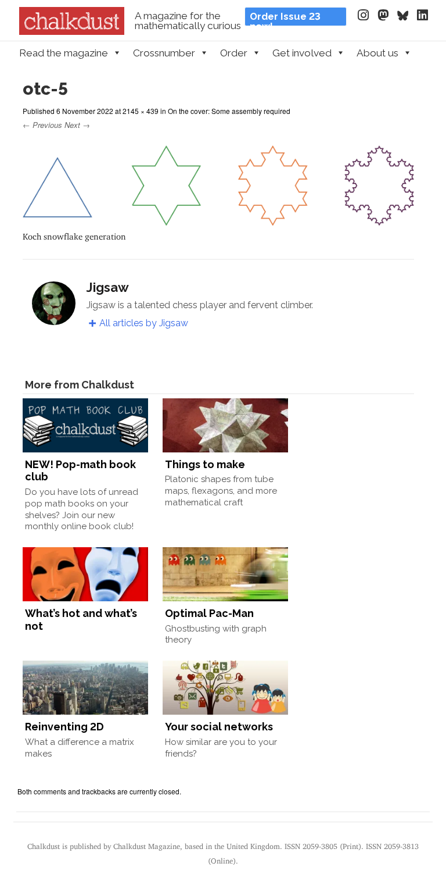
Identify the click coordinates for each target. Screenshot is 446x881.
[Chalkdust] (71, 31)
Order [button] (233, 53)
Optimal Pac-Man (209, 613)
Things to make (205, 464)
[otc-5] (218, 220)
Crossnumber (164, 53)
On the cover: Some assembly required (229, 111)
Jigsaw (108, 287)
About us (377, 53)
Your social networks (219, 727)
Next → (77, 124)
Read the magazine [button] (63, 53)
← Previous (42, 124)
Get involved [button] (302, 53)
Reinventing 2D (64, 727)
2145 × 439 (141, 111)
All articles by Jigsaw (143, 323)
